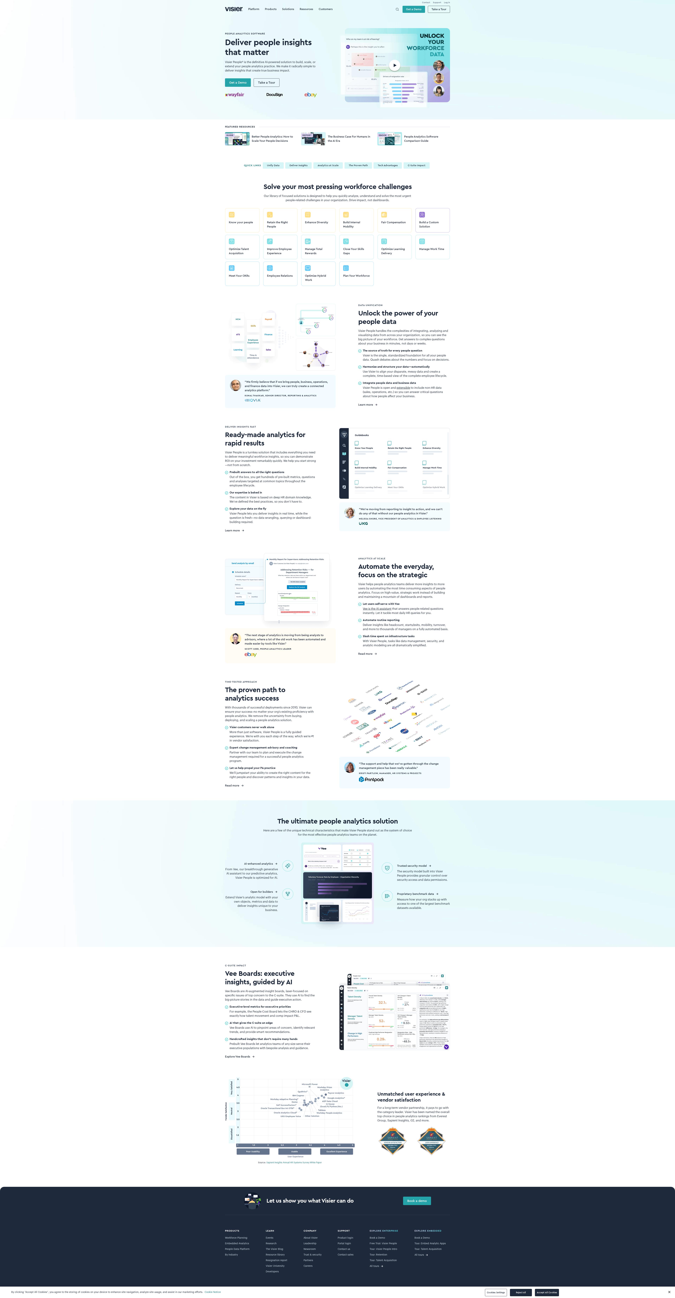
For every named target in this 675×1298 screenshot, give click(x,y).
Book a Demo (377, 1238)
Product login (345, 1238)
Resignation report (276, 1260)
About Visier (311, 1238)
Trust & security (313, 1255)
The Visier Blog (274, 1249)
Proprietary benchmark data (415, 894)
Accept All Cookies (547, 1292)
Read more (365, 653)
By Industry (231, 1255)
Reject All (521, 1292)
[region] (337, 1292)
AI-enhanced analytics (258, 863)
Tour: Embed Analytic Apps (430, 1243)
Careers (308, 1266)
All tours (374, 1266)
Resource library (275, 1255)
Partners (308, 1260)
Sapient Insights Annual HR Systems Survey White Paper (294, 1163)
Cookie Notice (213, 1292)
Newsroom (310, 1249)
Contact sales (345, 1255)
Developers (272, 1271)
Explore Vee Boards (237, 1056)
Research (271, 1243)
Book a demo (417, 1200)
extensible (403, 387)
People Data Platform (237, 1249)
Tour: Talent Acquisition (383, 1260)
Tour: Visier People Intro (383, 1249)
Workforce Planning (236, 1238)
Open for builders (261, 891)
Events (269, 1238)
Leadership (310, 1243)
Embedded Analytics (237, 1243)
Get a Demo (414, 9)
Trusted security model (412, 865)
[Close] (669, 1292)
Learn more (365, 404)
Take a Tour (439, 9)
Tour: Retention (378, 1255)
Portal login (344, 1243)
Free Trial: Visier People (383, 1243)
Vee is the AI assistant (377, 608)
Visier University (275, 1266)
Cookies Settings (496, 1292)
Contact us (344, 1249)
